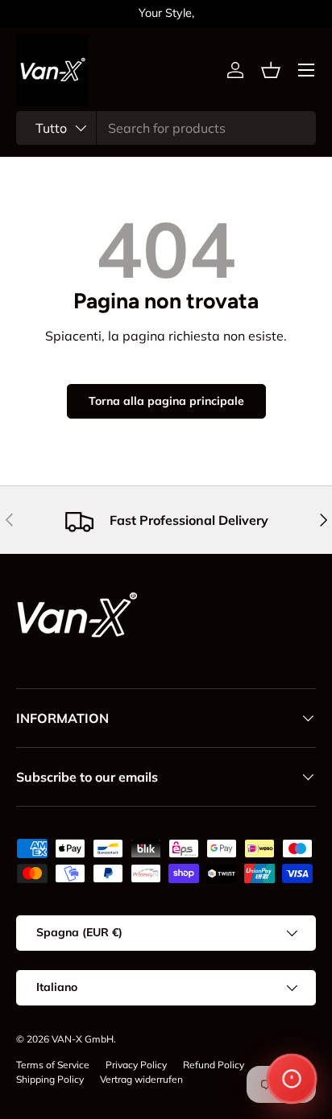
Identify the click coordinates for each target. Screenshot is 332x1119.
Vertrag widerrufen (141, 1079)
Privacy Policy (136, 1065)
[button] (270, 70)
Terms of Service (52, 1065)
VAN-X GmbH (83, 1039)
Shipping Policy (50, 1079)
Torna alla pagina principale (166, 401)
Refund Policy (213, 1065)
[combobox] (166, 128)
